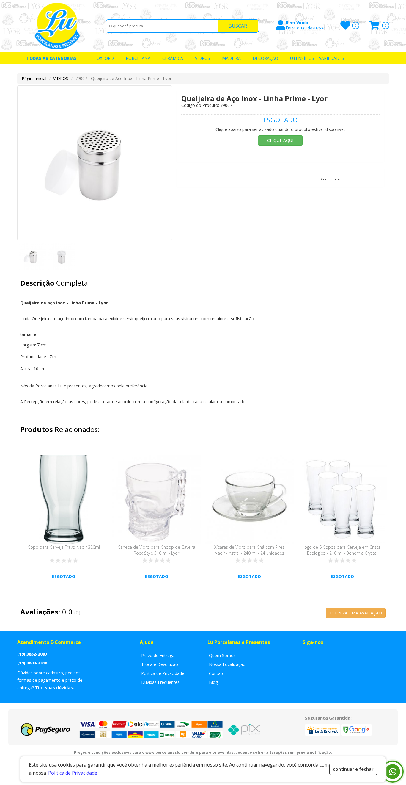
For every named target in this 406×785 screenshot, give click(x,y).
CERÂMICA (172, 58)
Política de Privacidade (162, 673)
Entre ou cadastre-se (306, 28)
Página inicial (34, 78)
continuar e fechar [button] (353, 769)
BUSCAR (238, 26)
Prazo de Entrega (157, 655)
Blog (213, 682)
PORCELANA (138, 58)
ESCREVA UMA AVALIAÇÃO (356, 613)
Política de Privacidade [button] (72, 773)
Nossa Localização (227, 664)
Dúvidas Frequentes (160, 682)
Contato (217, 673)
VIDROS (202, 58)
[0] (345, 25)
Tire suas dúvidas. (54, 687)
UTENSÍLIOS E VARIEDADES (317, 58)
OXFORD (105, 58)
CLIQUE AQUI (280, 140)
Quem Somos (222, 655)
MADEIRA (231, 58)
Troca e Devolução (159, 664)
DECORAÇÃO (265, 58)
